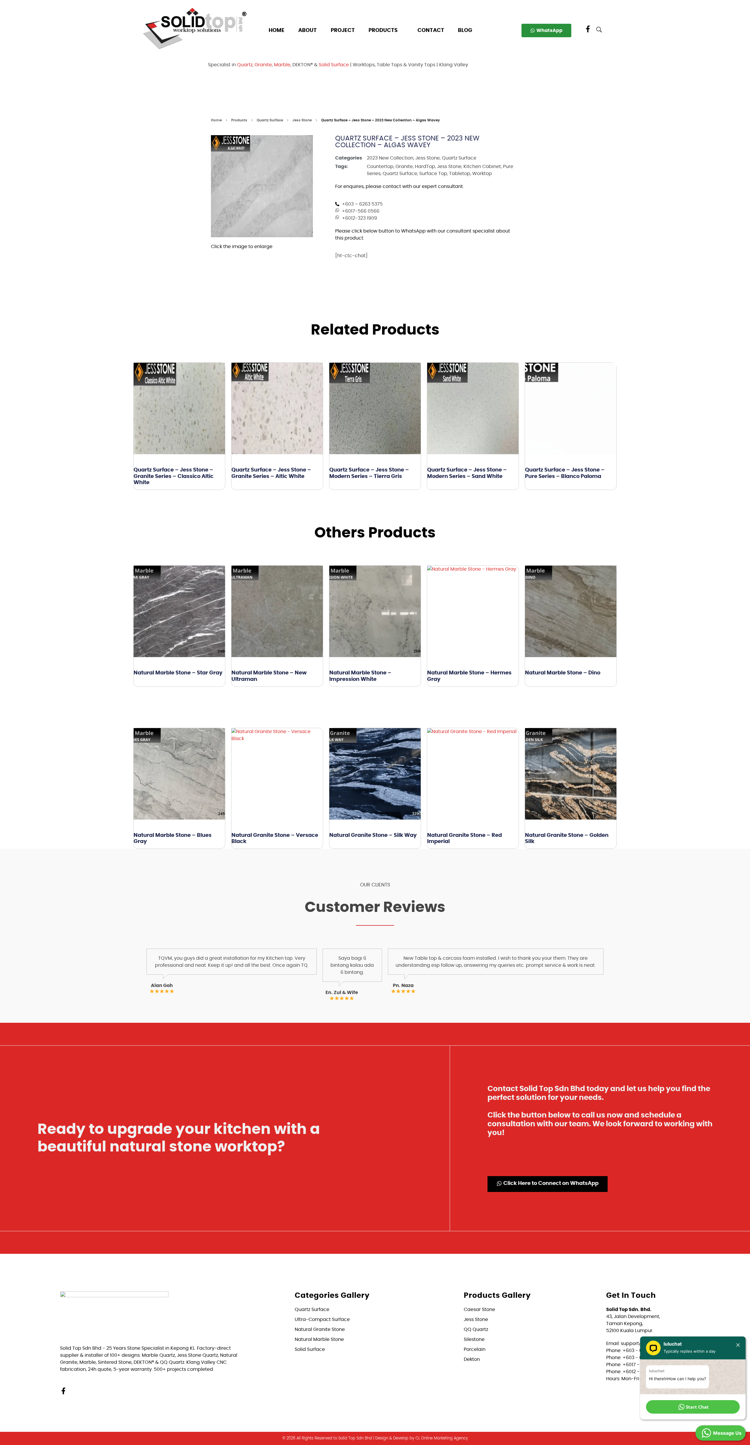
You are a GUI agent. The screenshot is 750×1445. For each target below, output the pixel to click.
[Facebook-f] (63, 1391)
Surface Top (433, 173)
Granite (263, 64)
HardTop (425, 166)
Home (216, 120)
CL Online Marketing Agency (441, 1438)
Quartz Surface (270, 120)
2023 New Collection (390, 158)
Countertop (380, 166)
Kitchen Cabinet (482, 166)
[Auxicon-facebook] (588, 29)
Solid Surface (334, 64)
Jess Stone (302, 120)
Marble (282, 64)
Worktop (482, 173)
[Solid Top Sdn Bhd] (195, 28)
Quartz (245, 64)
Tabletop (459, 173)
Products (239, 120)
